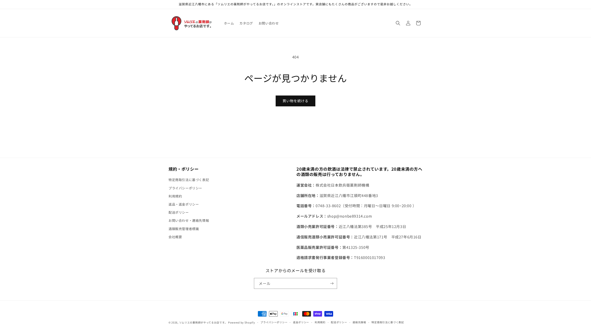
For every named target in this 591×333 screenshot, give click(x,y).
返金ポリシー (301, 322)
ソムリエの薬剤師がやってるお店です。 (203, 322)
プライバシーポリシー (185, 188)
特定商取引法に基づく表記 (189, 179)
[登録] (332, 283)
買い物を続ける (295, 100)
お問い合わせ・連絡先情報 (189, 220)
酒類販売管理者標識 (184, 228)
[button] (398, 23)
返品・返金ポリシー (184, 204)
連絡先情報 (359, 322)
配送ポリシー (179, 212)
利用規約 (175, 196)
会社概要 (175, 236)
